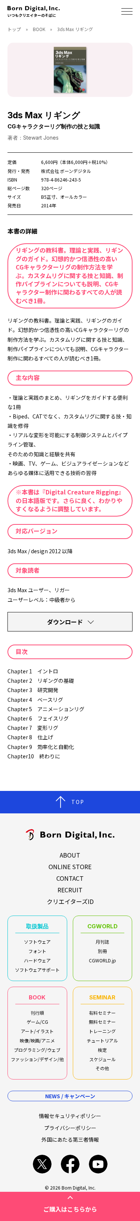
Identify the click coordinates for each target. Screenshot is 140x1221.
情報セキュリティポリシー (70, 1116)
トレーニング (102, 1031)
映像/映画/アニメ (37, 1040)
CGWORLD (102, 926)
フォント (37, 951)
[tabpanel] (70, 70)
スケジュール (102, 1059)
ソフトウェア (37, 941)
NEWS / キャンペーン (70, 1096)
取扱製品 (37, 926)
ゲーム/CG (37, 1021)
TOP (77, 802)
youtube (98, 1164)
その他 (102, 1068)
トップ (14, 29)
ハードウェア (37, 960)
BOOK (39, 29)
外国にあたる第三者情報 (70, 1139)
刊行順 (37, 1013)
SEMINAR (102, 997)
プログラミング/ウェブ (37, 1050)
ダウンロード (65, 621)
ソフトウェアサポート (37, 969)
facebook (70, 1164)
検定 (102, 1050)
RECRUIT (70, 890)
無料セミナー (102, 1021)
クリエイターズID (70, 901)
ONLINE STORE (70, 867)
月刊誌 (102, 941)
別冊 (102, 951)
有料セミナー (102, 1013)
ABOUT (70, 855)
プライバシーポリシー (70, 1128)
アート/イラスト (37, 1031)
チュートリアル (102, 1040)
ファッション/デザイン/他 (37, 1059)
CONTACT (70, 878)
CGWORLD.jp (102, 960)
